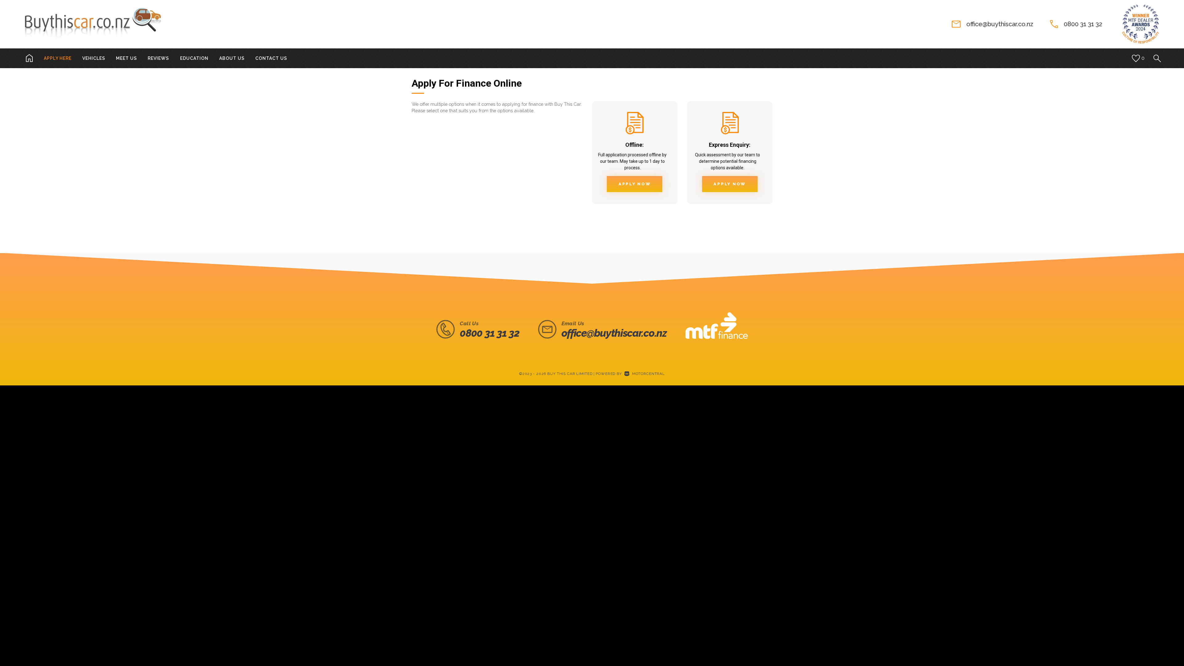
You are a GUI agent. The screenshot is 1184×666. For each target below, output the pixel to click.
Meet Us (126, 58)
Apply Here (58, 58)
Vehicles (93, 58)
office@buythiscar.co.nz (999, 24)
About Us (232, 58)
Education (194, 58)
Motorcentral (648, 374)
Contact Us (271, 58)
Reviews (158, 58)
